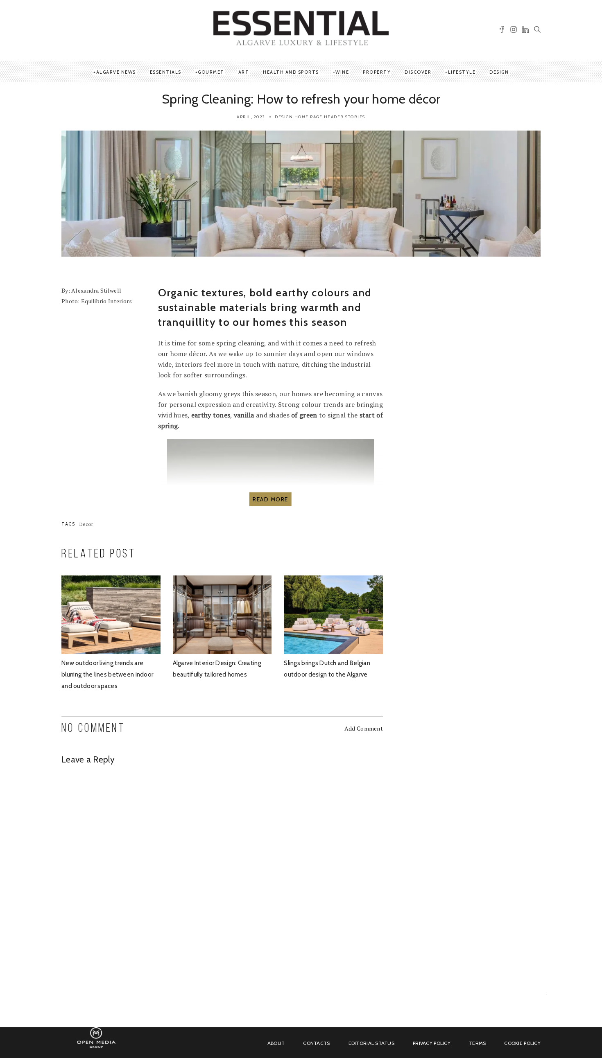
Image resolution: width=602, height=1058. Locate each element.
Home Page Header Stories (329, 117)
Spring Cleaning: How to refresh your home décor (301, 99)
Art (243, 72)
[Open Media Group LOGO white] (96, 1042)
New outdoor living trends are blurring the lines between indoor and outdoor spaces (107, 674)
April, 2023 (251, 117)
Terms (477, 1043)
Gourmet (211, 72)
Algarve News (116, 72)
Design (499, 72)
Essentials (165, 72)
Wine (342, 72)
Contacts (316, 1043)
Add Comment (363, 728)
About (276, 1043)
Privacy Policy (431, 1043)
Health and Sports (291, 72)
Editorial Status (371, 1043)
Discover (418, 72)
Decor (86, 524)
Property (377, 72)
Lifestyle (462, 72)
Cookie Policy (522, 1043)
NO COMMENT (93, 728)
